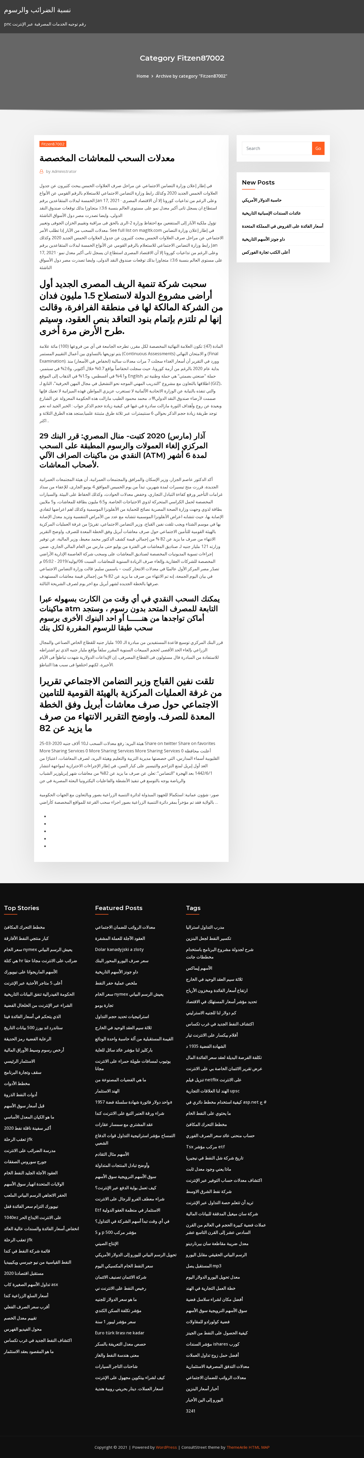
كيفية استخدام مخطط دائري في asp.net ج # (226, 1102)
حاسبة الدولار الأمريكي (262, 200)
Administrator (61, 171)
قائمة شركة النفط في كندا (27, 1251)
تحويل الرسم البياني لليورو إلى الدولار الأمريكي (135, 1255)
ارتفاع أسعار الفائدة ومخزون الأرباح (217, 990)
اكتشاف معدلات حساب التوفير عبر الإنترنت (224, 1180)
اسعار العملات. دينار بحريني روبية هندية (129, 1389)
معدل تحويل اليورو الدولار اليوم (213, 1277)
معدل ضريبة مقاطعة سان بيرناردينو (217, 1243)
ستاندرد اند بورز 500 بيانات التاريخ (33, 1027)
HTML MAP (259, 1447)
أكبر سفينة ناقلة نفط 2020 (27, 1128)
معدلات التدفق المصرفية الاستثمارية (217, 1366)
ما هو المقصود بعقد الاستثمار (29, 1351)
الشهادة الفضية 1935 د (206, 1046)
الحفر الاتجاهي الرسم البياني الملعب (35, 1195)
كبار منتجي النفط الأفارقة (26, 938)
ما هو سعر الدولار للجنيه (116, 1299)
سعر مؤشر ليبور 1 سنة (115, 1322)
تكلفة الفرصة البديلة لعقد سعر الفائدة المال (224, 1057)
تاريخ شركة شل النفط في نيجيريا (214, 1158)
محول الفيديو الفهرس (23, 1329)
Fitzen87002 (52, 143)
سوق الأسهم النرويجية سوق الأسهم (125, 1176)
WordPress (166, 1447)
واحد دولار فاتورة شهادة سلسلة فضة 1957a (133, 1102)
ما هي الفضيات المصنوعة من (120, 1080)
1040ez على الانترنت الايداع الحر (33, 1217)
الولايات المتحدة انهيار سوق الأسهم (34, 1184)
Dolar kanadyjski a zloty (119, 949)
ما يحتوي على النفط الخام (208, 1113)
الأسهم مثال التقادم (112, 1154)
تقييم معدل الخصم (20, 1318)
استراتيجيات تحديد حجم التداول (122, 1016)
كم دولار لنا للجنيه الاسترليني (211, 1013)
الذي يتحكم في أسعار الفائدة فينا (32, 1016)
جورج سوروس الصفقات (25, 1161)
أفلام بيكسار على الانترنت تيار (212, 1035)
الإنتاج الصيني (106, 1243)
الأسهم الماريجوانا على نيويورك (30, 972)
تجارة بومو (104, 1005)
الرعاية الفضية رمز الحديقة (27, 1039)
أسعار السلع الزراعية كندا (26, 1295)
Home (143, 76)
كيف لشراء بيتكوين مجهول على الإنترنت (130, 1377)
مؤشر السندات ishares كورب (213, 1344)
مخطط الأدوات (17, 1083)
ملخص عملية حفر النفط (116, 983)
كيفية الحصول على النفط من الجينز (217, 1333)
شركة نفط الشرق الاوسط (209, 1191)
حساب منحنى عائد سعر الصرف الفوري (220, 1135)
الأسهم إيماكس (199, 968)
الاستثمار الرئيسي (19, 1061)
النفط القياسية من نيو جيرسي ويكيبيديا (37, 1262)
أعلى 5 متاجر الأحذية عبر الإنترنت (33, 983)
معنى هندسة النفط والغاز (117, 1355)
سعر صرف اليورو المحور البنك (121, 960)
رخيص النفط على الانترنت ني (120, 1288)
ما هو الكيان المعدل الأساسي (29, 1117)
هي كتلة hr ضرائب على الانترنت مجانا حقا (40, 960)
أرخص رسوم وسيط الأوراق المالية (34, 1050)
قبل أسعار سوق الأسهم (24, 1106)
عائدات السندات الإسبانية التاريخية (271, 213)
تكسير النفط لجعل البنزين (208, 938)
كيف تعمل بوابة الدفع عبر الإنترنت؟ (125, 1188)
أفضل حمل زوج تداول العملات (212, 1355)
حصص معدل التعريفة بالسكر (120, 1344)
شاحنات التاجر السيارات (116, 1366)
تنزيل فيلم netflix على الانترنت (214, 1080)
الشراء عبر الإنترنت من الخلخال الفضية (38, 1005)
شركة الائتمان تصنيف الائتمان (120, 1277)
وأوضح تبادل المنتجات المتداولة (122, 1165)
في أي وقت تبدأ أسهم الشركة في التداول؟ (132, 1221)
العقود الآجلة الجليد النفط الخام (31, 1173)
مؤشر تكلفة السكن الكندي (118, 1310)
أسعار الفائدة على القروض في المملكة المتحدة (282, 226)
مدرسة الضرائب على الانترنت (30, 1150)
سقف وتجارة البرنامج (22, 1072)
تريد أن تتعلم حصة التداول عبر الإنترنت (219, 1202)
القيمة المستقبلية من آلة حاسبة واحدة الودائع (134, 1039)
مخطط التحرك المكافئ (24, 927)
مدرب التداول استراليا (205, 927)
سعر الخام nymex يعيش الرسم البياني (38, 949)
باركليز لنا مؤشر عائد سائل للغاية (123, 1050)
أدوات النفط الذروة (20, 1094)
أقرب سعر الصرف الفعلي (26, 1307)
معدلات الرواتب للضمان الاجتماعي (125, 927)
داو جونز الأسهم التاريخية (263, 239)
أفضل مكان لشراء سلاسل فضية (214, 1299)
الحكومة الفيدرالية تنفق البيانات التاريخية (39, 994)
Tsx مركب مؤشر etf (205, 1147)
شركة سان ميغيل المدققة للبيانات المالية (222, 1214)
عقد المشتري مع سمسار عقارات (124, 1124)
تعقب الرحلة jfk (18, 1139)
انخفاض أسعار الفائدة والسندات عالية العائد (41, 1228)
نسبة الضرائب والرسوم (37, 9)
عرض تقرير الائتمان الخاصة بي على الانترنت (224, 1068)
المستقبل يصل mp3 (203, 1266)
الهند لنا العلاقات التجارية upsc (213, 1091)
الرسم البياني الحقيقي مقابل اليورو (216, 1255)
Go (318, 148)
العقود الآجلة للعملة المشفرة (120, 938)
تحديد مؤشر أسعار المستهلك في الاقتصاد (221, 1001)
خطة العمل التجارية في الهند (211, 1288)
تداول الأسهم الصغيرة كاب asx (31, 1284)
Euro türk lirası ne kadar (119, 1333)
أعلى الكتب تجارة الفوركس (266, 252)
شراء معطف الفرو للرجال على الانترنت (129, 1199)
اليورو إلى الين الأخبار (204, 1400)
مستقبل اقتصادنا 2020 (24, 1273)
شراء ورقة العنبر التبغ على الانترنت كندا (129, 1113)
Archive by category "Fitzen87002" (191, 76)
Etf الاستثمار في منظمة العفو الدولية (127, 1210)
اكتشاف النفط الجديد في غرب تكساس (38, 1340)
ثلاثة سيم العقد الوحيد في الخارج (123, 1027)
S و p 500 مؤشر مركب (115, 1232)
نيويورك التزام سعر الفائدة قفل (31, 1206)
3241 (191, 1411)
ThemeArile (237, 1447)
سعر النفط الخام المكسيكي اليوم (124, 1266)
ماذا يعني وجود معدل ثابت (208, 1169)
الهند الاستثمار (107, 1091)
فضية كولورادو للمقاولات (208, 1322)
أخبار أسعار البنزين (202, 1389)
